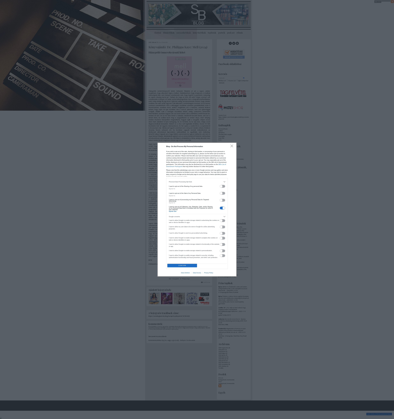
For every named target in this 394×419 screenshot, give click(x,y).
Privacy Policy (208, 273)
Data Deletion (185, 273)
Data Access (197, 273)
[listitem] (197, 182)
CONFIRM (182, 265)
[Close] (232, 147)
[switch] (222, 186)
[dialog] (197, 209)
